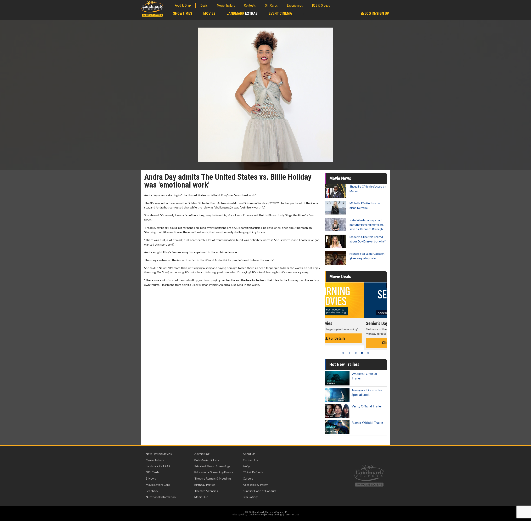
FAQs (246, 466)
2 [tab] (349, 353)
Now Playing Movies (159, 454)
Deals (204, 5)
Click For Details (356, 342)
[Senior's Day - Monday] (356, 300)
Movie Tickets (155, 460)
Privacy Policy (239, 514)
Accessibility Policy (255, 484)
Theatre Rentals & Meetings (212, 478)
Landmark (242, 13)
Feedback (152, 491)
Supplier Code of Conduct (259, 491)
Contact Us (250, 460)
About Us (249, 454)
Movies (209, 13)
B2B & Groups (321, 5)
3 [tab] (356, 353)
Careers (248, 478)
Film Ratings (250, 497)
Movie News (340, 178)
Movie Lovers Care (158, 484)
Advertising (201, 454)
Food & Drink (182, 5)
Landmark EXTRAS (158, 466)
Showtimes (182, 13)
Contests (250, 5)
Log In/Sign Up (376, 13)
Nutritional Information (161, 497)
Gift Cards (271, 5)
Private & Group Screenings (212, 466)
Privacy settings (274, 514)
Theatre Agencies (206, 491)
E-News (151, 478)
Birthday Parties (204, 484)
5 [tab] (368, 353)
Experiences (295, 5)
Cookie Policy (256, 514)
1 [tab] (343, 353)
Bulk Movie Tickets (206, 460)
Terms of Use (291, 514)
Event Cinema (280, 13)
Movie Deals (340, 276)
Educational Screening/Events (213, 472)
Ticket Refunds (253, 472)
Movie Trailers (226, 5)
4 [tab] (362, 353)
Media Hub (201, 497)
